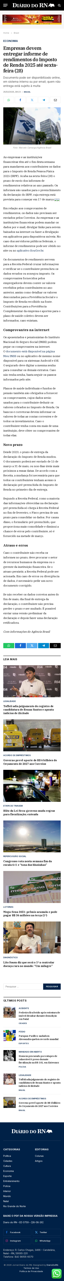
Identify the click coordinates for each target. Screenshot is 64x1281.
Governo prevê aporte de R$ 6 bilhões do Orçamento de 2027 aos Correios (30, 762)
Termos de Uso (31, 1268)
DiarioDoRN (52, 1265)
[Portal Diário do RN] (33, 5)
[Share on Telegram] (43, 100)
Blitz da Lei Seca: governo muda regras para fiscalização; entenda (29, 812)
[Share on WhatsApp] (8, 100)
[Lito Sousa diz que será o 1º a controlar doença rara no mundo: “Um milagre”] (32, 937)
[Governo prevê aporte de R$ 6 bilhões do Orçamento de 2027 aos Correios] (32, 735)
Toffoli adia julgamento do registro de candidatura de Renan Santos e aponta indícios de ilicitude (28, 710)
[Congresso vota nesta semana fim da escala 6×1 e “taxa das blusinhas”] (32, 836)
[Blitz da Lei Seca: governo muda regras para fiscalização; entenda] (32, 786)
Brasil (27, 92)
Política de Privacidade (31, 1271)
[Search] (59, 5)
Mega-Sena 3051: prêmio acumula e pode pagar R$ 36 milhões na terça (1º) (30, 913)
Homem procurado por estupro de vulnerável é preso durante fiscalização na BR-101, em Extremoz (39, 1059)
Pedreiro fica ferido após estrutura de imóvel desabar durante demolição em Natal (39, 1016)
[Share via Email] (55, 100)
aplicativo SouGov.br (30, 250)
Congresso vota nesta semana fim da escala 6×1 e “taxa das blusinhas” (27, 863)
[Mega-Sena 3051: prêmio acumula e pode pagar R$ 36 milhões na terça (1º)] (32, 887)
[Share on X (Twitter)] (32, 100)
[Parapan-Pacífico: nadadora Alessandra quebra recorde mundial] (9, 1035)
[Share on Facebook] (20, 100)
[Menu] (5, 5)
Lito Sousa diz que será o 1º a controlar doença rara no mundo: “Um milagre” (28, 964)
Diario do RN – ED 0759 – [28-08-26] (23, 1222)
